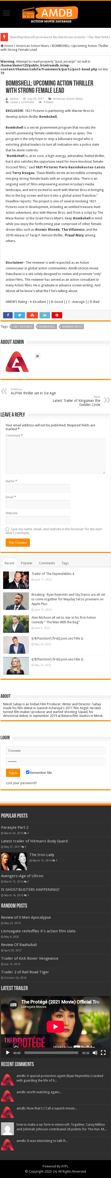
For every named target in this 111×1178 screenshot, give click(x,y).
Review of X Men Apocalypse (26, 917)
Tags (65, 563)
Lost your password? (21, 783)
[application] (55, 1027)
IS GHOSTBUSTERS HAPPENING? (30, 889)
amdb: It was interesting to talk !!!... (42, 1141)
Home (8, 46)
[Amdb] (55, 13)
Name (11, 481)
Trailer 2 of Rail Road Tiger (25, 972)
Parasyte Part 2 (14, 827)
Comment (14, 435)
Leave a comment (22, 102)
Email (11, 497)
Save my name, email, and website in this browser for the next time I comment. (54, 531)
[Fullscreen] (103, 1052)
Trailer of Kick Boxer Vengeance (29, 958)
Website (12, 513)
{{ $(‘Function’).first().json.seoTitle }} (57, 638)
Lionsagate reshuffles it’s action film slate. (38, 931)
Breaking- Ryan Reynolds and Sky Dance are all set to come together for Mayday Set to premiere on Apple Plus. (68, 599)
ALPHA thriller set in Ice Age (33, 391)
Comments (47, 563)
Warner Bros (72, 326)
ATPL (64, 1166)
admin (14, 99)
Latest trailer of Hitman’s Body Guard (34, 841)
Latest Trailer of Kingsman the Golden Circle (76, 401)
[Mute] (95, 1052)
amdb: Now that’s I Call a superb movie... (47, 1108)
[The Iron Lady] (14, 861)
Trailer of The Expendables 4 (52, 574)
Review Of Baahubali (19, 944)
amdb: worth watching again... (39, 1092)
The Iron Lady (41, 854)
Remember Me (40, 773)
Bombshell (47, 326)
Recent (9, 563)
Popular (27, 563)
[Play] (7, 1052)
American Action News (32, 46)
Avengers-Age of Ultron (22, 876)
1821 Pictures (22, 326)
